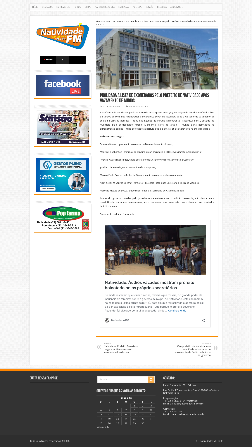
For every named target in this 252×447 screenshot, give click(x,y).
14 (126, 414)
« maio (100, 427)
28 (126, 423)
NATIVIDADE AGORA (105, 7)
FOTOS (77, 7)
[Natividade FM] (126, 10)
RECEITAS (162, 7)
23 (142, 419)
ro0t (220, 441)
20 (117, 419)
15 (134, 414)
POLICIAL (137, 7)
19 (109, 419)
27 (117, 423)
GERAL (88, 7)
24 (151, 419)
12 (109, 414)
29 (134, 423)
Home (102, 21)
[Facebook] (196, 441)
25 (100, 423)
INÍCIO (35, 7)
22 (134, 419)
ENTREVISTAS (63, 7)
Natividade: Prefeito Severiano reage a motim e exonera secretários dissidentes (121, 348)
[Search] (151, 379)
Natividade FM (208, 441)
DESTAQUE (47, 7)
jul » (107, 427)
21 (126, 419)
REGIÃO (149, 7)
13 (117, 414)
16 (142, 414)
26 (109, 423)
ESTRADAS (123, 7)
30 (142, 423)
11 (100, 414)
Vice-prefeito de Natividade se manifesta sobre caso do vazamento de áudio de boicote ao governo (193, 349)
